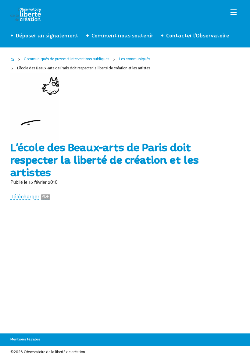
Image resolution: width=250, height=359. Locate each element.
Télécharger (24, 197)
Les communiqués (134, 59)
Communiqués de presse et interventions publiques (66, 59)
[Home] (12, 59)
